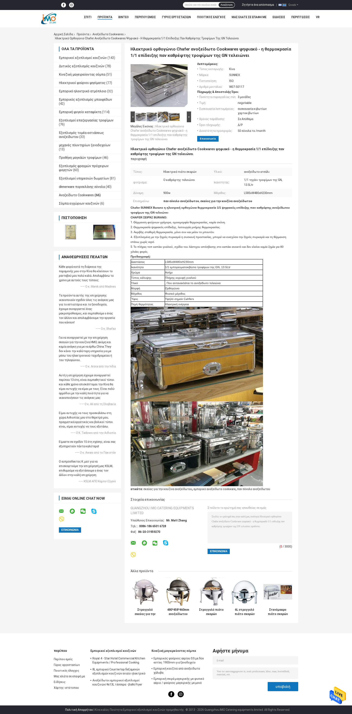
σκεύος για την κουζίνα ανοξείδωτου (167, 489)
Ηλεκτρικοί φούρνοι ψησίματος (82, 83)
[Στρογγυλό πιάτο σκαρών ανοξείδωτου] (211, 591)
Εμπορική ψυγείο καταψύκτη (80, 112)
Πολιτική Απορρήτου (79, 709)
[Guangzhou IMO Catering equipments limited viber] (64, 519)
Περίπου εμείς (145, 17)
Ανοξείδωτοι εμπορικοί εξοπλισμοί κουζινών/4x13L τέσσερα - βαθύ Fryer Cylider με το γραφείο (117, 683)
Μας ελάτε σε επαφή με (249, 17)
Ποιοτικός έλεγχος (211, 17)
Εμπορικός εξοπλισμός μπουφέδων (85, 99)
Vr (318, 17)
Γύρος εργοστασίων (176, 17)
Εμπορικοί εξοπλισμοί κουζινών (83, 58)
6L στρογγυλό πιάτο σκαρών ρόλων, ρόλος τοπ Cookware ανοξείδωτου (244, 612)
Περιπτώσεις (300, 17)
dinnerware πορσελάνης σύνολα (82, 187)
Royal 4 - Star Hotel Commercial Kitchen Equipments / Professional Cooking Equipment (118, 661)
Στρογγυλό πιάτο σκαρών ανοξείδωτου (211, 612)
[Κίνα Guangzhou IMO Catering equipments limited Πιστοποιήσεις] (70, 232)
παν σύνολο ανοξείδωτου (253, 489)
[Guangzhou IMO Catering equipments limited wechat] (85, 511)
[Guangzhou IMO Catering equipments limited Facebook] (63, 5)
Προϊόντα (105, 17)
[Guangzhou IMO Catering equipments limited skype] (96, 511)
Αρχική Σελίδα (63, 34)
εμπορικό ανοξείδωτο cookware (215, 489)
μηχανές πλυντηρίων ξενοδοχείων (84, 145)
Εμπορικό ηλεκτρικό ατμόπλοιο (82, 91)
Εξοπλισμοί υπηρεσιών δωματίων (84, 178)
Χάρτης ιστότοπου (66, 687)
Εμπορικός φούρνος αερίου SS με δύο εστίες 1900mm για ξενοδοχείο (179, 660)
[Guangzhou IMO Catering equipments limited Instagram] (71, 5)
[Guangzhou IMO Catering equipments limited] (48, 18)
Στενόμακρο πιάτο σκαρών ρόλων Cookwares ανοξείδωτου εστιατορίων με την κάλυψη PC (278, 612)
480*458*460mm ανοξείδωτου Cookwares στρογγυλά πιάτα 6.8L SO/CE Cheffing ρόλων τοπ (178, 612)
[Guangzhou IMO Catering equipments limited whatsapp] (75, 511)
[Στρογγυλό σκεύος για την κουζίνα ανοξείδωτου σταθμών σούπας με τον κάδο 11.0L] (145, 591)
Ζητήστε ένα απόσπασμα (258, 4)
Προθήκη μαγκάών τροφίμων (80, 158)
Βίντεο (123, 17)
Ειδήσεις (279, 17)
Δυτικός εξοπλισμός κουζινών (81, 66)
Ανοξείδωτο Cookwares (108, 34)
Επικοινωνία (208, 138)
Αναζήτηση (227, 4)
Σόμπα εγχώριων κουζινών (79, 203)
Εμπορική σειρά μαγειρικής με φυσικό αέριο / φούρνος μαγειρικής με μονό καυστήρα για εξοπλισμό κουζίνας (179, 681)
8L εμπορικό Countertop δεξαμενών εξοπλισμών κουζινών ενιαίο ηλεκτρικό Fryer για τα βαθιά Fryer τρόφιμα (119, 672)
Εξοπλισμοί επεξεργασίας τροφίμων (86, 120)
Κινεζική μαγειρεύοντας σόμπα (82, 74)
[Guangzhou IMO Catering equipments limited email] (64, 511)
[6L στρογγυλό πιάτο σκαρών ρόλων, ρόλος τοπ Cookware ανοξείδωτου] (244, 591)
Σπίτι (87, 17)
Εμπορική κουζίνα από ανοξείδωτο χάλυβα (177, 670)
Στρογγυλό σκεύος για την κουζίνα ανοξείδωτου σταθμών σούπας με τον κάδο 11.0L (145, 612)
